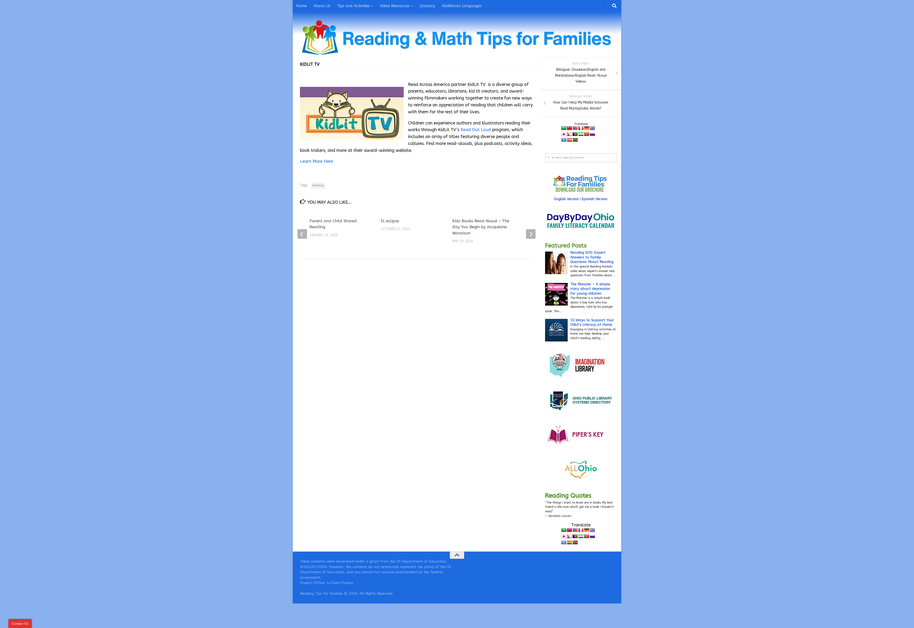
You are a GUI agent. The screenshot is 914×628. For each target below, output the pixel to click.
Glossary (427, 6)
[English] (575, 128)
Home (301, 6)
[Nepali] (569, 134)
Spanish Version (594, 199)
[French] (581, 128)
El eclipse (390, 220)
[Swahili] (575, 140)
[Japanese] (563, 134)
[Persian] (581, 134)
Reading (318, 185)
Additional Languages (462, 6)
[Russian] (592, 134)
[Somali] (563, 140)
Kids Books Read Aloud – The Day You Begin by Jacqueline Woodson (480, 226)
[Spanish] (569, 140)
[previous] (302, 234)
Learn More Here (316, 161)
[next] (531, 234)
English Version (566, 199)
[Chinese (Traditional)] (569, 128)
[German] (586, 128)
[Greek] (592, 128)
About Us (321, 6)
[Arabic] (563, 128)
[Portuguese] (586, 134)
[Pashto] (575, 134)
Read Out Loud (476, 129)
